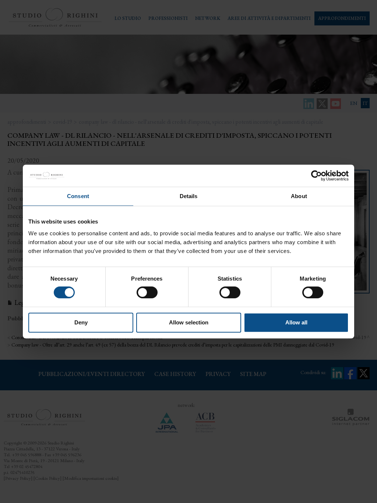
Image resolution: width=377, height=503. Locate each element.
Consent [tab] (78, 196)
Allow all (296, 322)
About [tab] (299, 196)
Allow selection (188, 322)
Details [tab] (189, 196)
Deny (81, 322)
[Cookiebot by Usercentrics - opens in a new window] (316, 175)
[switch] (147, 292)
